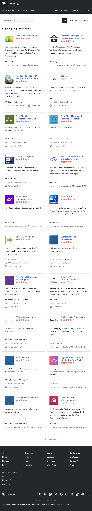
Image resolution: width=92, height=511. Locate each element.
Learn (49, 453)
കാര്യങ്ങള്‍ (74, 457)
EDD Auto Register (25, 156)
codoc (64, 76)
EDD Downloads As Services (68, 238)
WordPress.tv (53, 465)
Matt (5, 476)
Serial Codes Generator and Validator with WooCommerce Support (72, 157)
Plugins (27, 461)
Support (50, 457)
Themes (28, 457)
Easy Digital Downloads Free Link (26, 117)
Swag (73, 465)
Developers (51, 461)
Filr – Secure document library (24, 197)
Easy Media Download (26, 36)
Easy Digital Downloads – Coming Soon (27, 278)
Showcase (29, 453)
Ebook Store (66, 196)
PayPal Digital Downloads (73, 317)
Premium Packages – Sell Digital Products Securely (73, 37)
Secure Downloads (25, 237)
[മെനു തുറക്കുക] (88, 3)
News (4, 457)
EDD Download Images (26, 317)
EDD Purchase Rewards (27, 397)
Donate (74, 461)
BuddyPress (8, 484)
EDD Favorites (22, 357)
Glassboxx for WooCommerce (68, 398)
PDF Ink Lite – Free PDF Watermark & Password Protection (27, 77)
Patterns (28, 465)
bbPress (6, 480)
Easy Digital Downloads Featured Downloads (72, 117)
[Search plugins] (32, 20)
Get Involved (75, 453)
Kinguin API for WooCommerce (70, 278)
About (4, 453)
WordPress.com (10, 472)
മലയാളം (11, 494)
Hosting (5, 461)
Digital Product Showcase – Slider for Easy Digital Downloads (73, 358)
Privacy (5, 465)
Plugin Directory (8, 10)
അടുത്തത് (52, 439)
